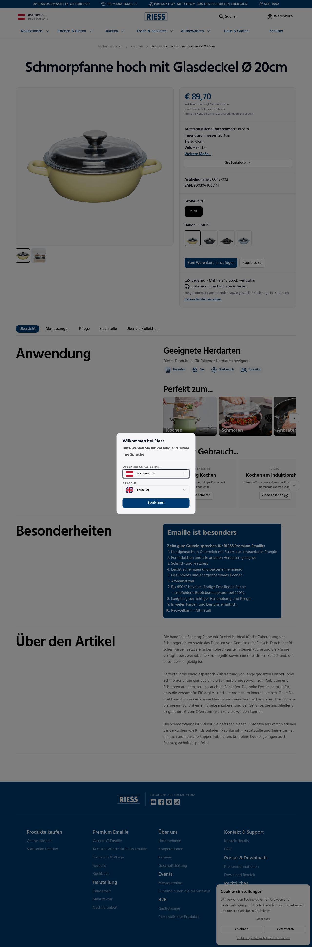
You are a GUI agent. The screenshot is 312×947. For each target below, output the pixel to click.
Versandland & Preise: (141, 467)
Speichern (156, 503)
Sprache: (130, 483)
